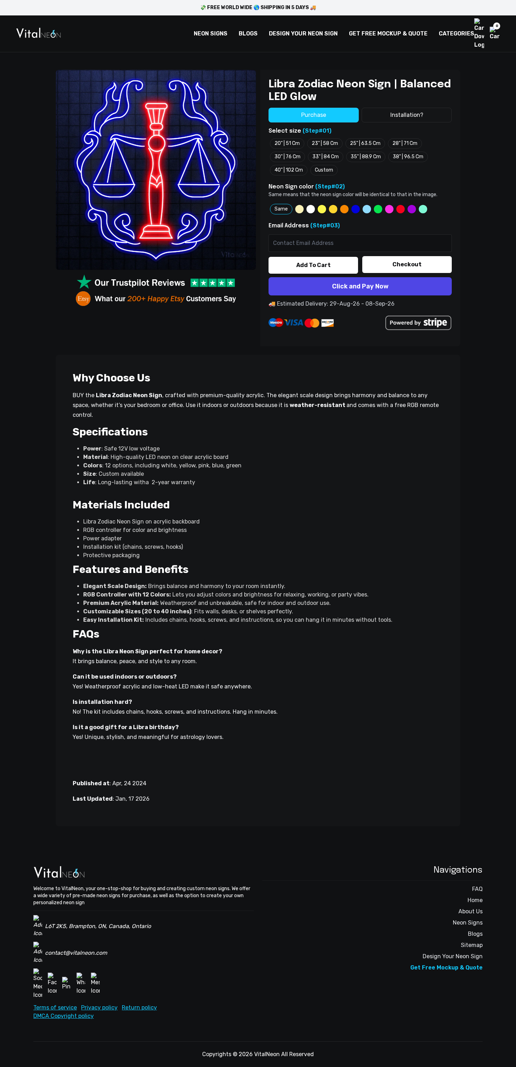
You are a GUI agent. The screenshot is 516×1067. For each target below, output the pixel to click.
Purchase (313, 115)
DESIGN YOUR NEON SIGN (303, 33)
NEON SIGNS (210, 33)
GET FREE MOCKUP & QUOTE (388, 33)
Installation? (406, 115)
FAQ (477, 889)
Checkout (407, 264)
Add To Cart (313, 265)
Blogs (475, 934)
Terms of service (55, 1007)
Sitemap (472, 945)
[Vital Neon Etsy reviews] (156, 298)
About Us (470, 911)
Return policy (139, 1007)
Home (475, 900)
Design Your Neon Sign (453, 956)
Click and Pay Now (360, 286)
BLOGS (248, 33)
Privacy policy (99, 1007)
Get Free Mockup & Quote (446, 967)
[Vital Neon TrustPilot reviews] (156, 282)
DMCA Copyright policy (63, 1016)
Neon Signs (468, 922)
